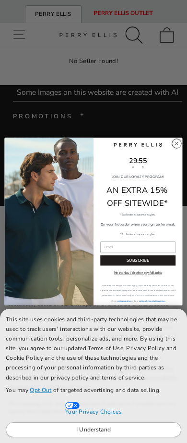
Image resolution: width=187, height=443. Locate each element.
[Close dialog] (177, 143)
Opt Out (40, 390)
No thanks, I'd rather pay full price (138, 273)
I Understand (93, 429)
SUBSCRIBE (138, 260)
